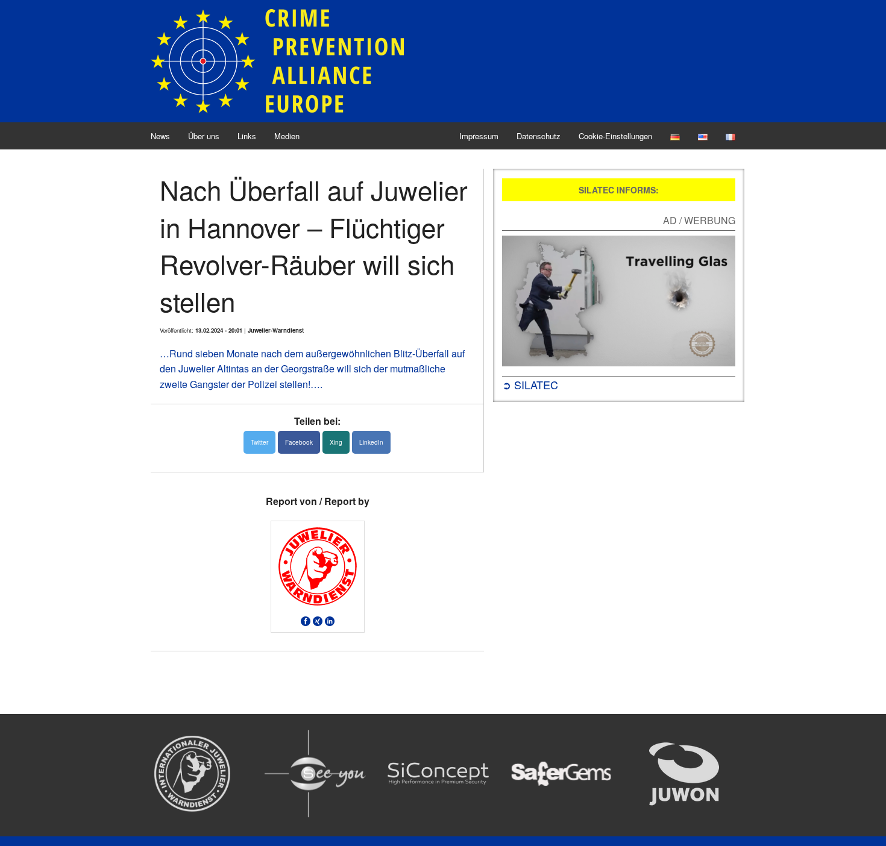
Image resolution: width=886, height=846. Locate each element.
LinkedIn (371, 442)
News (160, 136)
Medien (287, 136)
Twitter (259, 442)
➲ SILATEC (530, 384)
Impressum (478, 136)
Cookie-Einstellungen (615, 136)
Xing (336, 442)
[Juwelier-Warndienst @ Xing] (317, 620)
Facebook (299, 442)
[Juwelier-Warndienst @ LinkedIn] (330, 620)
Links (246, 136)
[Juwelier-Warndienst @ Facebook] (305, 620)
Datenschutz (539, 136)
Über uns (203, 136)
